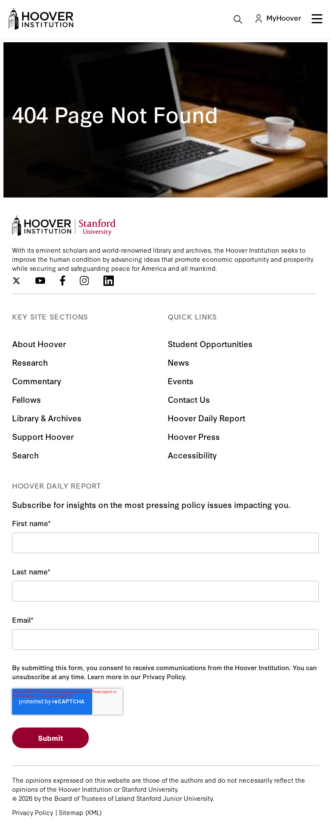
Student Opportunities (210, 343)
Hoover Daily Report (206, 417)
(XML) (93, 812)
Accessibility (192, 455)
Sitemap (71, 812)
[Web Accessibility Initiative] (41, 19)
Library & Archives (46, 417)
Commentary (36, 380)
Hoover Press (194, 436)
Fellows (26, 399)
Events (181, 380)
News (178, 362)
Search (25, 455)
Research (30, 362)
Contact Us (189, 399)
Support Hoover (43, 436)
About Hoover (39, 343)
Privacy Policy (32, 812)
